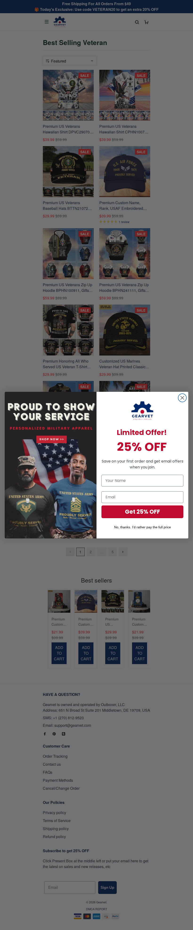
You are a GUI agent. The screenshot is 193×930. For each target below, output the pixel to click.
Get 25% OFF (142, 512)
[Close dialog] (182, 398)
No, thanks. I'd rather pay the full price (142, 527)
